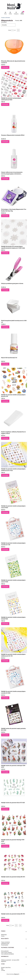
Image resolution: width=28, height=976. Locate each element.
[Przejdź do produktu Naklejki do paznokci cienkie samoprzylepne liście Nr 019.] (14, 380)
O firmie (3, 970)
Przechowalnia (4, 945)
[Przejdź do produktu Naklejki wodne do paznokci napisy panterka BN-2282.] (14, 714)
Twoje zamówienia (5, 942)
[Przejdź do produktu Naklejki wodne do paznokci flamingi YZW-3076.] (14, 825)
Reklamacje (4, 934)
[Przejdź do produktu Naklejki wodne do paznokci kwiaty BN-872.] (14, 899)
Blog (2, 968)
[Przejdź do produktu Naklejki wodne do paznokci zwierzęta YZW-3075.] (14, 751)
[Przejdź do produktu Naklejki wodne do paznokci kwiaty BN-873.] (14, 862)
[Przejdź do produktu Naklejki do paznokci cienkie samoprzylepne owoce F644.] (14, 492)
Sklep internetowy (12, 974)
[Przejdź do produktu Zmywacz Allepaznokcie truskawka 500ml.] (14, 121)
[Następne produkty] (16, 925)
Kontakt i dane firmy (6, 967)
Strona (9, 30)
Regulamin (3, 961)
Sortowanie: (4, 22)
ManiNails (5, 17)
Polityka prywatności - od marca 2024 (10, 960)
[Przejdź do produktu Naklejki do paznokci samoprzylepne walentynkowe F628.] (14, 84)
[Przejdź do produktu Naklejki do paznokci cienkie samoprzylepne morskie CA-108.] (14, 529)
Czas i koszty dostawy (6, 952)
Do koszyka (5, 67)
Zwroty (2, 936)
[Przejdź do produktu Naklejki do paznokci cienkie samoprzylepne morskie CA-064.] (14, 677)
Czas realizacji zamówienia (7, 953)
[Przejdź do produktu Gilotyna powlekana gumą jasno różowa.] (14, 269)
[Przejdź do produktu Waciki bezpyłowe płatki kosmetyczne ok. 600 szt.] (14, 306)
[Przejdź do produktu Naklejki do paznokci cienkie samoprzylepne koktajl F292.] (14, 603)
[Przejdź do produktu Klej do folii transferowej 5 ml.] (14, 343)
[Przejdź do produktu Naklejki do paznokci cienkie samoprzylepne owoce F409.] (14, 566)
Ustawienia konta (5, 943)
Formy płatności (5, 951)
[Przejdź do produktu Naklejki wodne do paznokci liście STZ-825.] (14, 788)
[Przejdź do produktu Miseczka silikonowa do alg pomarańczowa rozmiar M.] (14, 47)
